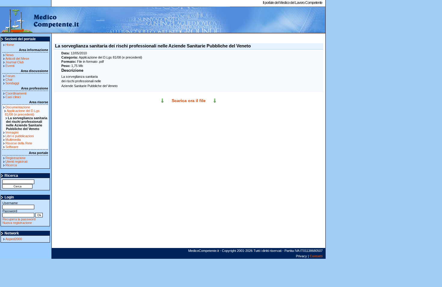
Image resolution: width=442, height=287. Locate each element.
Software (11, 147)
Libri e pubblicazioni (19, 136)
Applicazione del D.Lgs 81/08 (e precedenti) (22, 112)
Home (9, 45)
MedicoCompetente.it (40, 20)
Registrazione (15, 158)
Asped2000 (13, 239)
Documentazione (17, 107)
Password (9, 211)
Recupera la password (18, 219)
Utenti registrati (16, 161)
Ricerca (11, 165)
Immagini (11, 132)
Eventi (9, 66)
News (9, 55)
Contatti (316, 256)
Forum (10, 76)
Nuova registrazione (17, 223)
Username (10, 203)
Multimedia (13, 139)
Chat (8, 79)
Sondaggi (12, 83)
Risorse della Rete (18, 143)
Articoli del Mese (17, 58)
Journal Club (14, 62)
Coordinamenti (15, 93)
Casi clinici (13, 97)
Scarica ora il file (189, 100)
